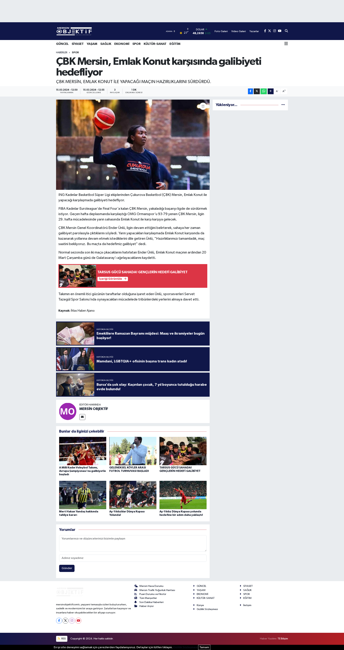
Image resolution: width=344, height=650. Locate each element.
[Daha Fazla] (271, 91)
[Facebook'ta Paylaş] (250, 91)
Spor (75, 52)
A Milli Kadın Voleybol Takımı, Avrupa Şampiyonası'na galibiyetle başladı (82, 471)
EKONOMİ (121, 44)
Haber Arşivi (146, 606)
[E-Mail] (82, 417)
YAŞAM (92, 44)
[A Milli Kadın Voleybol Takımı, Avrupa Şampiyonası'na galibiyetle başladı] (82, 450)
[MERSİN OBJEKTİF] (67, 411)
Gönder (67, 568)
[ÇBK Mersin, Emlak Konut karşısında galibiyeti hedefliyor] (133, 145)
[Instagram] (72, 621)
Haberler (61, 52)
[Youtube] (78, 621)
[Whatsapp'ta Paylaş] (264, 91)
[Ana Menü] (286, 44)
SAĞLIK (105, 44)
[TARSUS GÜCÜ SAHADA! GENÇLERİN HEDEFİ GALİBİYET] (183, 450)
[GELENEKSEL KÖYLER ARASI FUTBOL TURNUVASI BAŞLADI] (132, 450)
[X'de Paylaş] (257, 91)
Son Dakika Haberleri (151, 602)
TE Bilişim (283, 638)
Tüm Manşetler (148, 598)
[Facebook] (59, 621)
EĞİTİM (174, 44)
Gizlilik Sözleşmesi (207, 609)
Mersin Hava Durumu (151, 586)
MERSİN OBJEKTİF (93, 409)
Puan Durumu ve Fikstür (152, 594)
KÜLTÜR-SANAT (155, 44)
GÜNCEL (62, 44)
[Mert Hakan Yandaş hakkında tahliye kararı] (82, 494)
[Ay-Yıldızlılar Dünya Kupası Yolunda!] (132, 494)
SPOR (136, 44)
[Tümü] (283, 104)
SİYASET (78, 44)
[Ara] (286, 31)
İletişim (247, 605)
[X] (65, 621)
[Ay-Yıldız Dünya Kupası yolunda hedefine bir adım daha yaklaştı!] (183, 494)
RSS (63, 638)
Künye (200, 605)
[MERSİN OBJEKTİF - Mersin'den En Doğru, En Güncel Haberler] (92, 31)
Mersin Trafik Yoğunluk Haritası (157, 590)
